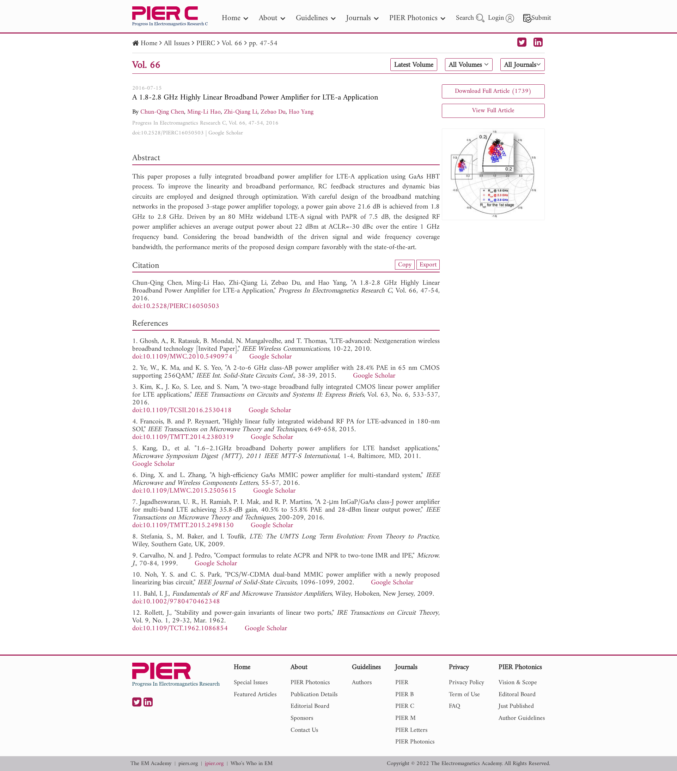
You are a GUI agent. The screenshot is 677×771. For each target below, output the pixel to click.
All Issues (177, 43)
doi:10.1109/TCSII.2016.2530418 (182, 410)
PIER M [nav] (405, 718)
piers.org (188, 764)
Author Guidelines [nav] (522, 718)
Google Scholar (225, 133)
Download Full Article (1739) (493, 91)
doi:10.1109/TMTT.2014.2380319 (183, 437)
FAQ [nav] (454, 706)
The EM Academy (150, 764)
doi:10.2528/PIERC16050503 (168, 133)
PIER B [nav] (404, 694)
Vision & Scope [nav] (518, 682)
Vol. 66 (232, 43)
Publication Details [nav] (314, 694)
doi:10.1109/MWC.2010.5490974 (182, 357)
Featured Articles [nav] (255, 694)
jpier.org (214, 764)
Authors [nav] (362, 682)
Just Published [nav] (516, 706)
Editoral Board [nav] (517, 694)
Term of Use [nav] (464, 694)
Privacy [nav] (459, 668)
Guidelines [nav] (312, 18)
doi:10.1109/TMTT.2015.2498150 (183, 525)
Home (149, 43)
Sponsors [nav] (302, 718)
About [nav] (268, 18)
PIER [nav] (401, 682)
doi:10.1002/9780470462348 (176, 602)
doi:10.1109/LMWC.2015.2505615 (184, 491)
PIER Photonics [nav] (413, 18)
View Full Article (493, 110)
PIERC (205, 43)
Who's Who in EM (252, 764)
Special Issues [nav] (251, 682)
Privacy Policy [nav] (466, 682)
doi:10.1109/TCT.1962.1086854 (180, 628)
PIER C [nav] (404, 706)
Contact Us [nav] (304, 730)
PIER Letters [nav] (411, 730)
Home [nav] (231, 18)
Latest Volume (413, 65)
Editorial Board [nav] (310, 706)
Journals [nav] (358, 18)
